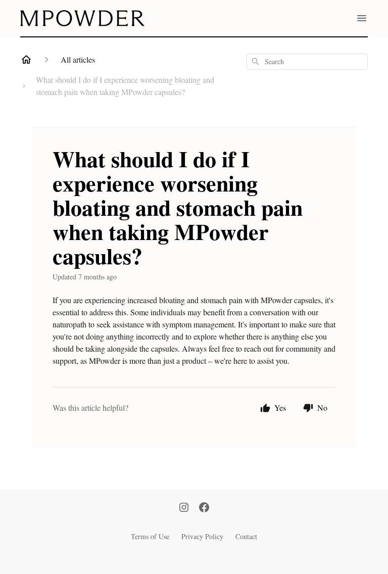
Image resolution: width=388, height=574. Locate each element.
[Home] (26, 60)
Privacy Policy (202, 536)
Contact (246, 536)
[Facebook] (204, 508)
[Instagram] (184, 508)
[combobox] (307, 62)
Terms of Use (150, 536)
